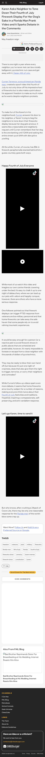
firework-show (8, 559)
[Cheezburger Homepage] (22, 747)
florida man (7, 549)
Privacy (28, 753)
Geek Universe (7, 709)
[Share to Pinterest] (37, 49)
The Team (5, 721)
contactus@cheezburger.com (14, 742)
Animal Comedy (7, 706)
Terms (23, 753)
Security (33, 753)
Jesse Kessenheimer (13, 33)
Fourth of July (8, 395)
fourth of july (35, 549)
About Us (5, 724)
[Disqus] (22, 614)
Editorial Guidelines (9, 727)
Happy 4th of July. (21, 73)
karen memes (30, 554)
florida (25, 549)
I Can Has (5, 697)
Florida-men (22, 513)
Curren (19, 115)
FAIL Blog (23, 3)
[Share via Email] (41, 49)
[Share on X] (32, 49)
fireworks (38, 545)
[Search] (6, 2)
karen (29, 559)
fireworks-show (8, 554)
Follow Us (19, 527)
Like (7, 566)
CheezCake (6, 712)
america (19, 554)
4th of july (17, 549)
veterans (15, 545)
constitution (20, 559)
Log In (41, 3)
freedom (6, 545)
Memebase (6, 703)
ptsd (22, 545)
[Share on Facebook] (27, 49)
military (29, 545)
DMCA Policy (40, 753)
